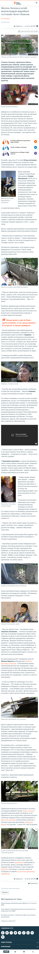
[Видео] (24, 951)
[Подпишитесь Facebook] (7, 933)
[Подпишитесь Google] (3, 933)
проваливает (19, 862)
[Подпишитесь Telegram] (19, 933)
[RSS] (28, 933)
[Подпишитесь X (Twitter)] (11, 933)
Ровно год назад (28, 811)
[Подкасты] (32, 933)
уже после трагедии (8, 820)
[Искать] (33, 951)
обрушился (5, 869)
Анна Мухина (5, 18)
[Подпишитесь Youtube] (15, 933)
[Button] (18, 26)
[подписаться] (3, 937)
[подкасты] (15, 951)
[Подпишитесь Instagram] (23, 933)
